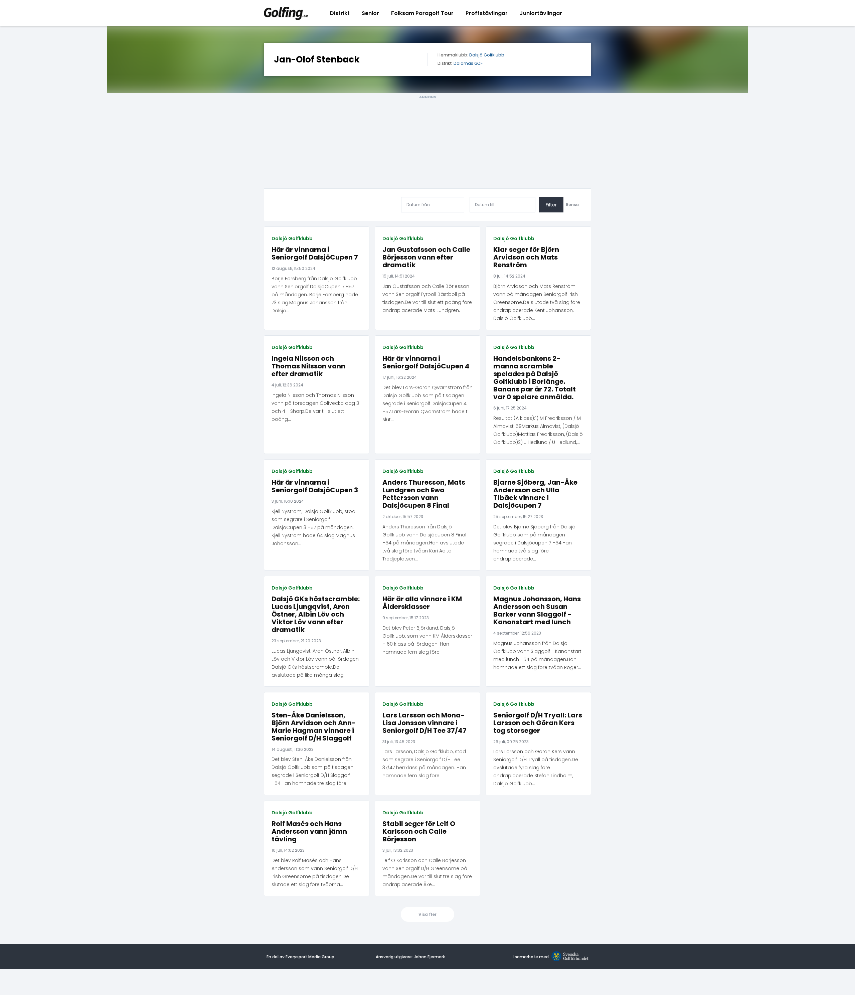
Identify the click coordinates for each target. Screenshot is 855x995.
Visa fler (427, 914)
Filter (551, 204)
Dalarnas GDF (468, 63)
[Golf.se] (568, 956)
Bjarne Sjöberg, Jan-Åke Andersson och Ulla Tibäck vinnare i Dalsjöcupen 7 (535, 494)
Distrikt (340, 13)
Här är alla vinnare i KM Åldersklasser (422, 603)
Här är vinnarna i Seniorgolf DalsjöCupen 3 (315, 486)
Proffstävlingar (487, 13)
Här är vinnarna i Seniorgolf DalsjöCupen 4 (426, 362)
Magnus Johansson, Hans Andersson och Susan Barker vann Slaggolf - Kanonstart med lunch (537, 610)
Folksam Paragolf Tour (422, 13)
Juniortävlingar (541, 13)
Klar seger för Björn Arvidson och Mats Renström (526, 257)
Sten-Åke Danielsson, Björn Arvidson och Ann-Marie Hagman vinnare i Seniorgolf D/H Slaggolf (314, 726)
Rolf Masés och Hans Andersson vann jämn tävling (309, 831)
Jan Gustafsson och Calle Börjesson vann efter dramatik (426, 257)
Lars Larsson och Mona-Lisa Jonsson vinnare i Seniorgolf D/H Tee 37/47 (424, 722)
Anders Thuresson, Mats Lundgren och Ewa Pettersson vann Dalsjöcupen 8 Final (423, 494)
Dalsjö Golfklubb (486, 55)
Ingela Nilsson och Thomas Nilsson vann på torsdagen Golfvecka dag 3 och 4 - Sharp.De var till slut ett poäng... (315, 407)
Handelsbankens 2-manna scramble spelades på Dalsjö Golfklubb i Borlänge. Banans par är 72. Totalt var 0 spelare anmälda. (534, 378)
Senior (370, 13)
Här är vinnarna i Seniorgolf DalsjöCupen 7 (315, 253)
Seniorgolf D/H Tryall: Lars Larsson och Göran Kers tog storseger (537, 722)
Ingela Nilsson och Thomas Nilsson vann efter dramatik (308, 366)
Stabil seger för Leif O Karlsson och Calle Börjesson (418, 831)
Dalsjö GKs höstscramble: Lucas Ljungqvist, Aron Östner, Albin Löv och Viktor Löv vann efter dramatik (316, 614)
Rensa (572, 204)
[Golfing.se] (286, 13)
